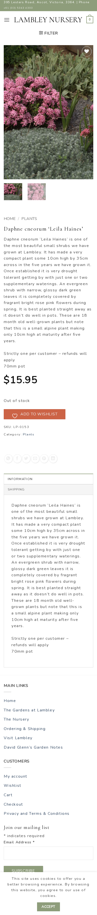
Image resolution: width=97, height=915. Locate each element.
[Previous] (11, 112)
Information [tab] (20, 479)
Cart (8, 795)
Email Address (19, 842)
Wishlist (12, 785)
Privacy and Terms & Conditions (37, 813)
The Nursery (16, 719)
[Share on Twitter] (26, 458)
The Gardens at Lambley (29, 710)
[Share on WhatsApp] (8, 458)
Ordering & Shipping (25, 729)
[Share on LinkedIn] (53, 458)
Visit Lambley (18, 738)
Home (10, 218)
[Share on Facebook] (17, 458)
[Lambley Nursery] (48, 19)
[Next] (85, 112)
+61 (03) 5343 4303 (18, 7)
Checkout (13, 804)
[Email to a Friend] (35, 458)
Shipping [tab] (16, 489)
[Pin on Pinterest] (44, 458)
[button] (7, 20)
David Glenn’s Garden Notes (33, 747)
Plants (29, 218)
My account (15, 776)
